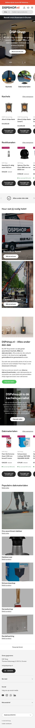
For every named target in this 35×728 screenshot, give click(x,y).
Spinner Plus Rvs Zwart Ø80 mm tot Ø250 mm (24, 167)
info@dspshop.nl (7, 665)
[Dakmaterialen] (24, 77)
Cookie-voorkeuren (7, 723)
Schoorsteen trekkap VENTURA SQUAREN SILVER (24, 456)
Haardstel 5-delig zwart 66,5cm (8, 166)
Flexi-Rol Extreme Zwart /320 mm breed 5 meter (8, 456)
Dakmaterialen (24, 87)
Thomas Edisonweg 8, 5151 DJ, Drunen (14, 661)
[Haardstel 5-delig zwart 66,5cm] (9, 154)
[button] (28, 8)
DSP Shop (5, 659)
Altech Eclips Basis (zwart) (24, 120)
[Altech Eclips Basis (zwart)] (24, 108)
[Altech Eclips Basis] (9, 108)
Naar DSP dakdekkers (17, 57)
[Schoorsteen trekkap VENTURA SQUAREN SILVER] (24, 442)
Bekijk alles (5, 488)
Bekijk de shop (17, 51)
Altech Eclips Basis (8, 119)
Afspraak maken (9, 382)
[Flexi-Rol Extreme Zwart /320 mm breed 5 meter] (9, 442)
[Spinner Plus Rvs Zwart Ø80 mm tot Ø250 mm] (24, 154)
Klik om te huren (11, 256)
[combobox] (17, 12)
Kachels (9, 87)
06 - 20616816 (8, 671)
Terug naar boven (17, 647)
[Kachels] (9, 77)
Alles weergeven (27, 97)
